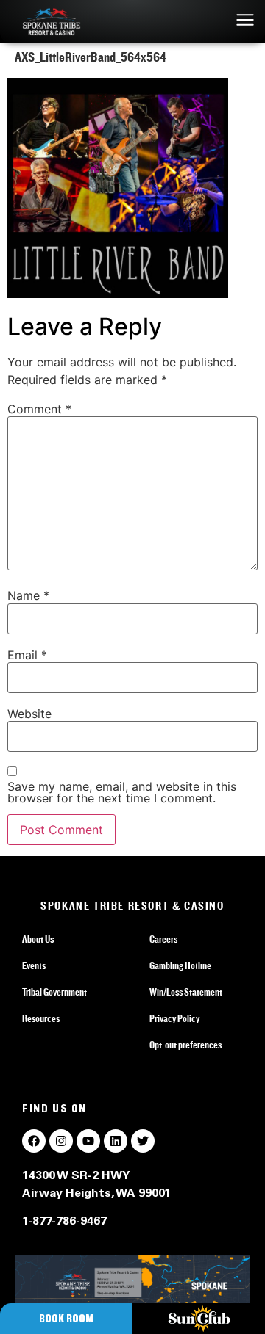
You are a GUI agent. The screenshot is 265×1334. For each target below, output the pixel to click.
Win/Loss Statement (185, 992)
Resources (41, 1019)
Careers (163, 940)
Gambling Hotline (180, 966)
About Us (38, 940)
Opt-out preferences (185, 1045)
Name (28, 595)
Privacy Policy (174, 1019)
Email (27, 655)
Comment (39, 409)
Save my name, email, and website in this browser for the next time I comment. (121, 792)
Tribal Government (54, 992)
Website (29, 713)
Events (34, 966)
